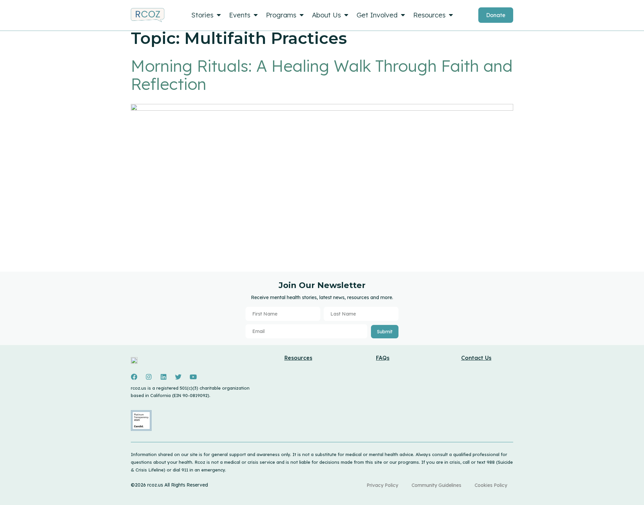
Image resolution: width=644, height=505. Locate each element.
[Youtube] (193, 377)
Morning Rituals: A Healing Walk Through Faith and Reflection (322, 75)
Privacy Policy (382, 485)
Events (239, 15)
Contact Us (476, 357)
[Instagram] (148, 377)
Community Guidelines (436, 485)
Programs (281, 15)
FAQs (382, 357)
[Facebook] (133, 377)
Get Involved (377, 15)
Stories (202, 15)
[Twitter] (178, 377)
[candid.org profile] (141, 429)
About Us (326, 15)
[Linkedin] (163, 377)
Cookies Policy (491, 485)
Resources (429, 15)
